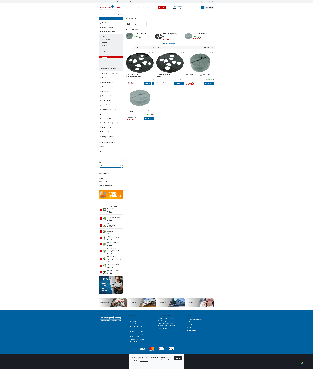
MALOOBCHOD (134, 341)
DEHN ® (103, 36)
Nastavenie (136, 365)
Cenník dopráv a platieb (136, 331)
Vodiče (104, 54)
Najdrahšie (139, 48)
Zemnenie (104, 42)
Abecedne (160, 48)
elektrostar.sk (194, 328)
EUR (200, 2)
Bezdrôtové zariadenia (108, 142)
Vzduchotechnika (107, 118)
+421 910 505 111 (196, 322)
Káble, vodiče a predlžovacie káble (112, 73)
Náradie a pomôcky (107, 82)
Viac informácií (144, 361)
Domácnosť (105, 132)
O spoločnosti (111, 2)
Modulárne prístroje (107, 78)
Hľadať (161, 7)
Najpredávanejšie (150, 48)
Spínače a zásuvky (107, 100)
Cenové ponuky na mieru (164, 321)
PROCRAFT (103, 147)
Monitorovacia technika (108, 87)
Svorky (104, 48)
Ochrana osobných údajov (137, 334)
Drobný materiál (106, 127)
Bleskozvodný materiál (108, 32)
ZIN (101, 66)
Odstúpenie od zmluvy (134, 2)
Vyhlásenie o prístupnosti (137, 339)
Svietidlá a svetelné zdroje (109, 96)
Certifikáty (160, 333)
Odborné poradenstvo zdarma (165, 323)
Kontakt (144, 2)
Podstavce (104, 57)
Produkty (102, 151)
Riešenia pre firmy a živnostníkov (166, 318)
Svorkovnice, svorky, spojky (109, 109)
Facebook (193, 325)
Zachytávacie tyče (106, 39)
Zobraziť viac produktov (169, 43)
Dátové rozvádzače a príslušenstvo (108, 137)
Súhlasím (178, 358)
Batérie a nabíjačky (107, 27)
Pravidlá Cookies (134, 336)
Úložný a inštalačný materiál (110, 123)
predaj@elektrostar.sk (197, 319)
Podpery (104, 51)
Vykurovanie (105, 114)
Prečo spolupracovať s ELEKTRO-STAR (168, 325)
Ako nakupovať (102, 2)
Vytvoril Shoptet (308, 363)
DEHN (104, 181)
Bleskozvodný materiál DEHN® (108, 68)
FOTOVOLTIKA (106, 23)
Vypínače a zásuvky (107, 105)
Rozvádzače (105, 91)
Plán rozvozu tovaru (163, 328)
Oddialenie (105, 45)
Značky (101, 156)
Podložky (106, 60)
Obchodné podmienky (122, 2)
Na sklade (105, 173)
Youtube (193, 330)
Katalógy (160, 330)
